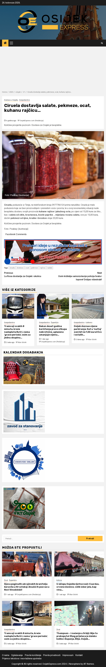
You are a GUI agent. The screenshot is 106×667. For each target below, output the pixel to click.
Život (6, 580)
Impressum (67, 655)
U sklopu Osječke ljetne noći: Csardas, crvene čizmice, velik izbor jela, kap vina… (77, 587)
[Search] (102, 43)
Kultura (59, 580)
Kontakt (79, 655)
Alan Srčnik (22, 342)
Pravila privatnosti (51, 655)
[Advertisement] (53, 67)
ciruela (12, 268)
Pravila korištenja (33, 655)
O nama (5, 655)
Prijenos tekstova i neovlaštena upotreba (21, 658)
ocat (27, 268)
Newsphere (74, 664)
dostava (20, 268)
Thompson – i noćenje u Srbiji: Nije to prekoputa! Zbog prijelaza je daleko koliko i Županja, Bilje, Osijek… (77, 636)
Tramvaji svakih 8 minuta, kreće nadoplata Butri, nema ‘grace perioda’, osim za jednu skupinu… (17, 332)
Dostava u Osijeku (11, 100)
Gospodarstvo (24, 100)
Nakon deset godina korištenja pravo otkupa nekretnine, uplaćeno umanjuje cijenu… (53, 330)
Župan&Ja (54, 322)
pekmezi (34, 268)
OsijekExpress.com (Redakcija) (32, 121)
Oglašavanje (17, 655)
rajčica (42, 268)
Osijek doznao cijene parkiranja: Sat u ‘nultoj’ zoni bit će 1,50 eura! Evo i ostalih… (88, 330)
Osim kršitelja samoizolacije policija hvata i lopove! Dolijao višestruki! (80, 276)
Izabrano (89, 322)
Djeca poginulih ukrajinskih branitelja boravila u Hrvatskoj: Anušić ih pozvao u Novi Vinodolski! (26, 587)
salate (49, 268)
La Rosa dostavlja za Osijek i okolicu (22, 275)
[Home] (5, 43)
